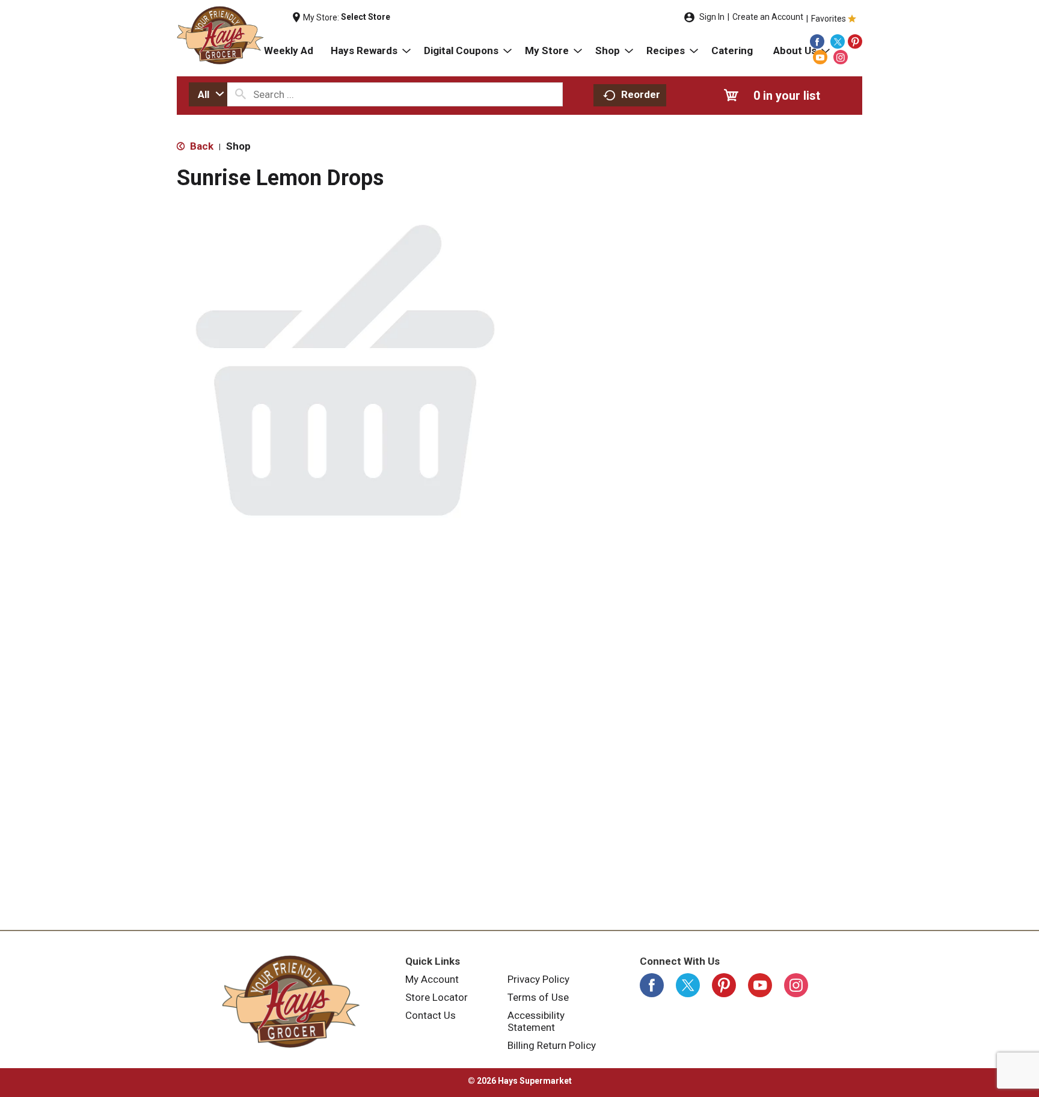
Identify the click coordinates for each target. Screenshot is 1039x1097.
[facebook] (817, 41)
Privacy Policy (538, 979)
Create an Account (767, 17)
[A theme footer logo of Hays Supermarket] (291, 1001)
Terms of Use (538, 997)
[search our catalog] (240, 94)
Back (200, 146)
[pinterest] (855, 41)
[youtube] (820, 57)
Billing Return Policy (551, 1045)
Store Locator (436, 997)
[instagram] (840, 57)
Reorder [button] (640, 94)
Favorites (828, 18)
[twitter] (837, 41)
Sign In (712, 17)
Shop (238, 146)
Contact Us (430, 1015)
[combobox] (208, 94)
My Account (432, 979)
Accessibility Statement (536, 1021)
